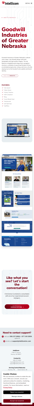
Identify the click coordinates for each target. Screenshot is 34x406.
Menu (28, 3)
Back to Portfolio (9, 17)
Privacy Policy (7, 387)
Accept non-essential (17, 401)
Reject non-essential (17, 392)
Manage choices (17, 396)
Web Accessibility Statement (21, 404)
